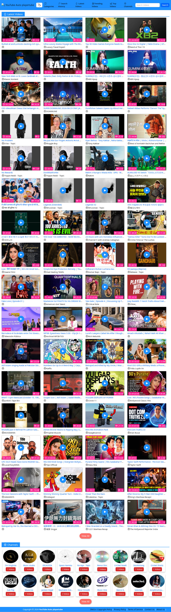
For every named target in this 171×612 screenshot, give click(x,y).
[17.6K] (63, 126)
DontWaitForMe (51, 172)
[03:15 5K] (63, 158)
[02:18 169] (146, 254)
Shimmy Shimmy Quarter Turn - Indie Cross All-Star (67, 494)
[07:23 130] (21, 383)
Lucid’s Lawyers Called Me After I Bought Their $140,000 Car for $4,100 (119, 333)
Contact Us (149, 609)
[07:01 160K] (146, 94)
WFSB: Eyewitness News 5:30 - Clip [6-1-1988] (65, 333)
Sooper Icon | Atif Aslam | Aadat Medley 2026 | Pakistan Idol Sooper (76, 397)
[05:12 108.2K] (146, 190)
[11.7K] (63, 351)
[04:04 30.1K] (146, 61)
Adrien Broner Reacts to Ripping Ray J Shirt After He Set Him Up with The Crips (80, 429)
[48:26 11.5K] (146, 222)
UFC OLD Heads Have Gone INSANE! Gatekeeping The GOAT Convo (32, 461)
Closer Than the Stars (95, 494)
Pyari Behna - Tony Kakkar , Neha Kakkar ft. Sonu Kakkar (111, 140)
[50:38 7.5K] (146, 511)
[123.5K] (21, 351)
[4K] (21, 415)
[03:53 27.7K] (105, 415)
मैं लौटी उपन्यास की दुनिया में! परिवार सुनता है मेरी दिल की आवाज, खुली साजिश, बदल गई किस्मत (35, 204)
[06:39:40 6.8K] (21, 254)
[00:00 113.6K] (105, 447)
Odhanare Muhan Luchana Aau (100, 269)
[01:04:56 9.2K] (63, 447)
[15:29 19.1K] (146, 319)
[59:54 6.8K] (21, 319)
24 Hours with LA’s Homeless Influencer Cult (106, 236)
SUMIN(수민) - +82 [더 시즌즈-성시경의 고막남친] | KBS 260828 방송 (117, 76)
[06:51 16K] (105, 254)
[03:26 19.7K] (105, 61)
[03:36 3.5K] (105, 158)
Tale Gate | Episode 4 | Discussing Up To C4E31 (107, 301)
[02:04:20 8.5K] (21, 29)
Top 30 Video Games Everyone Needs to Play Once (109, 44)
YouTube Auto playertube (19, 5)
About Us (161, 609)
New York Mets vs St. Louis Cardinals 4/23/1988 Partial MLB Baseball (33, 76)
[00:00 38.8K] (63, 415)
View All (85, 535)
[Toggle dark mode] (39, 5)
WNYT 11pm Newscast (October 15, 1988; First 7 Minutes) (28, 397)
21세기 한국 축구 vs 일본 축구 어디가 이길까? (22, 236)
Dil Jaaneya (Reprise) (136, 269)
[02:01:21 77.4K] (21, 190)
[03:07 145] (63, 479)
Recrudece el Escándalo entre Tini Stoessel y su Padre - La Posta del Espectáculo (38, 333)
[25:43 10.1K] (21, 286)
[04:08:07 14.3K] (146, 29)
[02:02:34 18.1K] (21, 511)
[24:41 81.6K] (21, 447)
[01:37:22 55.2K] (63, 29)
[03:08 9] (21, 126)
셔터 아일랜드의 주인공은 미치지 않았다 (145, 204)
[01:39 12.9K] (63, 254)
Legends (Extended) (53, 204)
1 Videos (10, 569)
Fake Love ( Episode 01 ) (13, 301)
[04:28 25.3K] (63, 286)
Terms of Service (135, 609)
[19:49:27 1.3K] (146, 479)
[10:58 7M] (63, 94)
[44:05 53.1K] (63, 511)
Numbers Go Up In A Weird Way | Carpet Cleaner (66, 365)
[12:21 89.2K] (63, 222)
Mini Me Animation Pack (97, 429)
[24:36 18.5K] (105, 29)
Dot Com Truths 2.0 (136, 429)
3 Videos (84, 569)
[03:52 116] (63, 319)
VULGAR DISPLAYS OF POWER (99, 397)
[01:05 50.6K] (21, 222)
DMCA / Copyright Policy (101, 609)
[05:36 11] (63, 190)
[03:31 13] (105, 190)
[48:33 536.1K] (105, 319)
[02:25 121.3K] (146, 158)
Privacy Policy (120, 609)
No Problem (7, 140)
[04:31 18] (105, 479)
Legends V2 (91, 204)
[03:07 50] (63, 61)
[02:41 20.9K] (105, 126)
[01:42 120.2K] (105, 222)
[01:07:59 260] (146, 415)
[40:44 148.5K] (105, 383)
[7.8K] (105, 511)
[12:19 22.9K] (146, 286)
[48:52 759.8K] (21, 479)
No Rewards (7, 172)
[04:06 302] (146, 126)
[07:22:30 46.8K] (146, 383)
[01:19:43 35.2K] (21, 94)
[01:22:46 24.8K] (105, 286)
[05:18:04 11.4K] (105, 351)
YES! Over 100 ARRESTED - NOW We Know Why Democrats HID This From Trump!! (81, 236)
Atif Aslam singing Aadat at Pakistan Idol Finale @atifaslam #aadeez (33, 365)
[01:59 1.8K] (21, 158)
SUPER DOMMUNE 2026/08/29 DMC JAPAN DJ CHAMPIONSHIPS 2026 (76, 108)
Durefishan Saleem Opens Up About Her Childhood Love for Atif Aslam (118, 108)
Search (165, 5)
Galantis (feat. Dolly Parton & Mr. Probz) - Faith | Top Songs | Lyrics (75, 76)
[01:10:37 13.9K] (146, 351)
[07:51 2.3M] (146, 447)
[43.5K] (105, 94)
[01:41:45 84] (21, 61)
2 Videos (10, 594)
